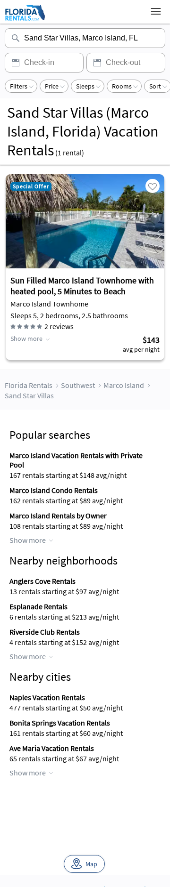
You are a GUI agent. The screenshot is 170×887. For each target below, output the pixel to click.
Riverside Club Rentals (44, 632)
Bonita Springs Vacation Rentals (59, 722)
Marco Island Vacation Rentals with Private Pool (76, 460)
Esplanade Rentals (38, 606)
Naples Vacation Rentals (47, 697)
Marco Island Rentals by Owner (58, 515)
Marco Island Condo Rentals (53, 490)
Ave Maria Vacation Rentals (51, 748)
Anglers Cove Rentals (42, 581)
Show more (26, 338)
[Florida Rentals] (25, 20)
